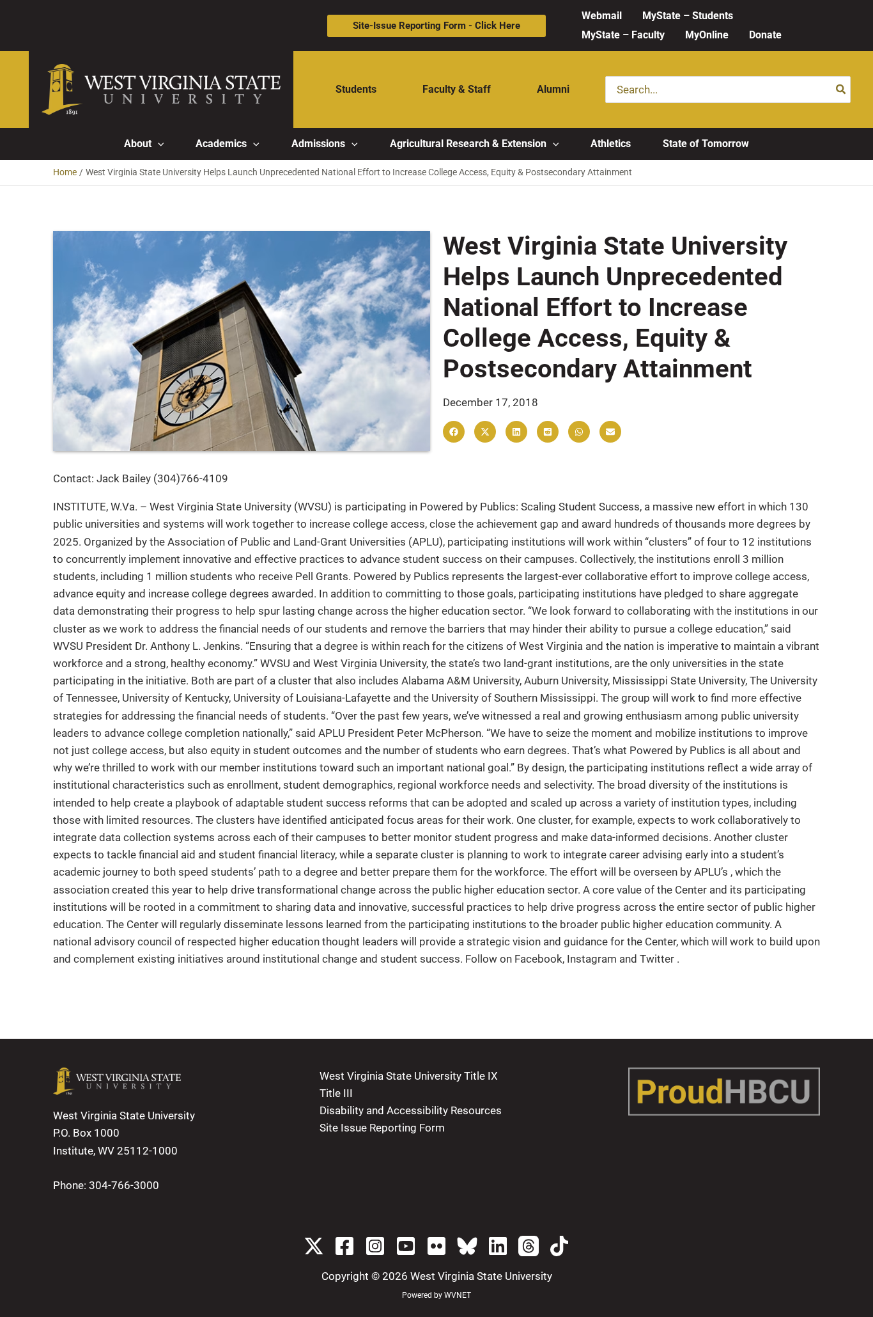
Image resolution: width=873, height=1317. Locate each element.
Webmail (602, 16)
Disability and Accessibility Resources (411, 1110)
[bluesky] (467, 1246)
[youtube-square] (406, 1246)
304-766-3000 (124, 1185)
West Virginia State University (481, 1276)
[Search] (841, 89)
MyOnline (707, 35)
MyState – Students (687, 16)
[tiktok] (559, 1246)
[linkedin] (498, 1246)
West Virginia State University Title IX (409, 1075)
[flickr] (436, 1246)
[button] (436, 26)
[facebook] (344, 1246)
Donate (765, 35)
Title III (336, 1093)
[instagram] (375, 1246)
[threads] (528, 1246)
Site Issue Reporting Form (382, 1127)
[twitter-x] (314, 1246)
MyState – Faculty (623, 35)
